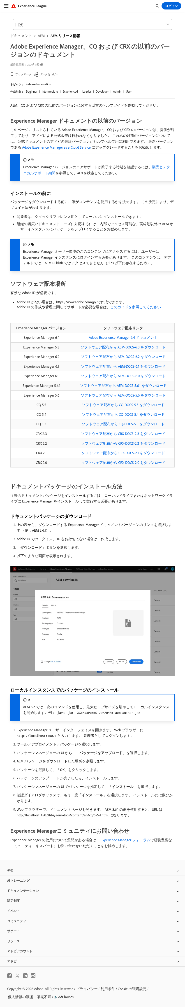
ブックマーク (23, 74)
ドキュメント (21, 35)
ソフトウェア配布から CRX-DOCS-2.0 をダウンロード (123, 462)
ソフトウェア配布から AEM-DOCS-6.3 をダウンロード (123, 347)
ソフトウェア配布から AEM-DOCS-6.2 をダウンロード (123, 356)
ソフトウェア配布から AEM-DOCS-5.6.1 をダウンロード (123, 385)
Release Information (38, 84)
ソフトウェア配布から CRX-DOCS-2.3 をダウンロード (123, 433)
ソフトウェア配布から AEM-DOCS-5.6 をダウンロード (123, 395)
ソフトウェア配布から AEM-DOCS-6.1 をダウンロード (123, 366)
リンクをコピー (48, 74)
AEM (41, 35)
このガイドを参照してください (135, 307)
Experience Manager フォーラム (125, 840)
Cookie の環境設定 (132, 988)
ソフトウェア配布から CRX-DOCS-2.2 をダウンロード (123, 443)
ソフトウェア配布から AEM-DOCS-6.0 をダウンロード (123, 376)
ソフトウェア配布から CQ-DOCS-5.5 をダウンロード (123, 404)
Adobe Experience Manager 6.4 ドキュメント (123, 337)
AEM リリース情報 (65, 35)
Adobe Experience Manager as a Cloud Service (56, 147)
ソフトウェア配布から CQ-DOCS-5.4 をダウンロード (123, 414)
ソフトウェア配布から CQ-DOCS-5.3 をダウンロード (123, 424)
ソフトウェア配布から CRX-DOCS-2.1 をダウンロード (123, 453)
